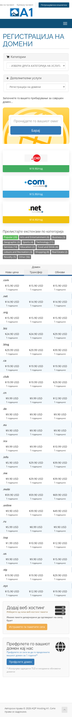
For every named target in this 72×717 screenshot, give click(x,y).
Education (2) (27, 247)
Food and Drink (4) (48, 247)
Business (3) (58, 237)
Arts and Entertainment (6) (34, 237)
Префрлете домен (20, 662)
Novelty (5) (10, 257)
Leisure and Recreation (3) (18, 252)
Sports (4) (28, 242)
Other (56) (24, 257)
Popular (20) (10, 237)
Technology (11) (45, 242)
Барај (35, 130)
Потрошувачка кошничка (54, 5)
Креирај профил (25, 4)
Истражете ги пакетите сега (27, 627)
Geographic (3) (12, 242)
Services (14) (10, 247)
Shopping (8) (42, 252)
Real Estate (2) (59, 252)
